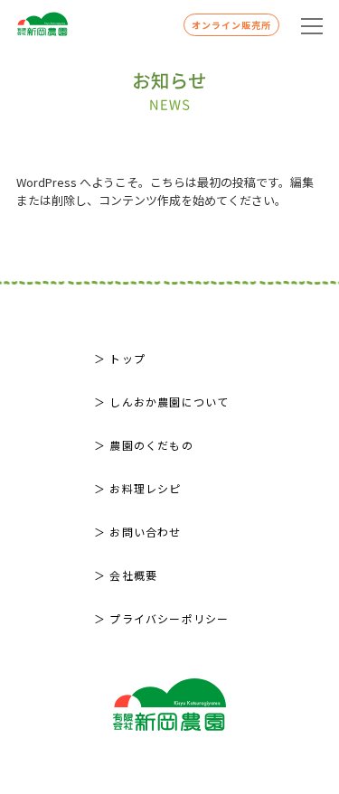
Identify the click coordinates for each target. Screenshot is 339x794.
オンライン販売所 (231, 25)
